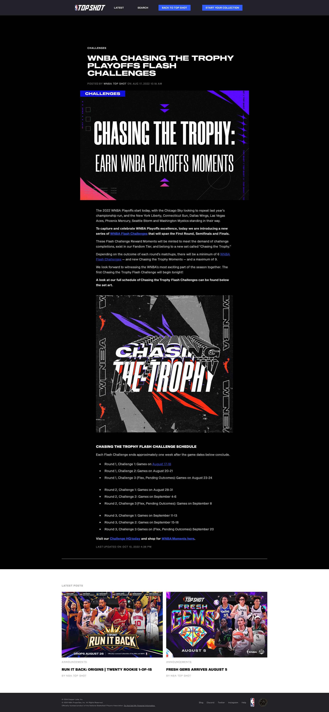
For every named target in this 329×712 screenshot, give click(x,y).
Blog (201, 702)
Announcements (74, 662)
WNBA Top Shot (115, 83)
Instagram (233, 702)
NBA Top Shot (76, 675)
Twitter (221, 702)
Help (244, 702)
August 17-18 (161, 464)
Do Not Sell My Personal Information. (139, 705)
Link (196, 7)
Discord (210, 702)
